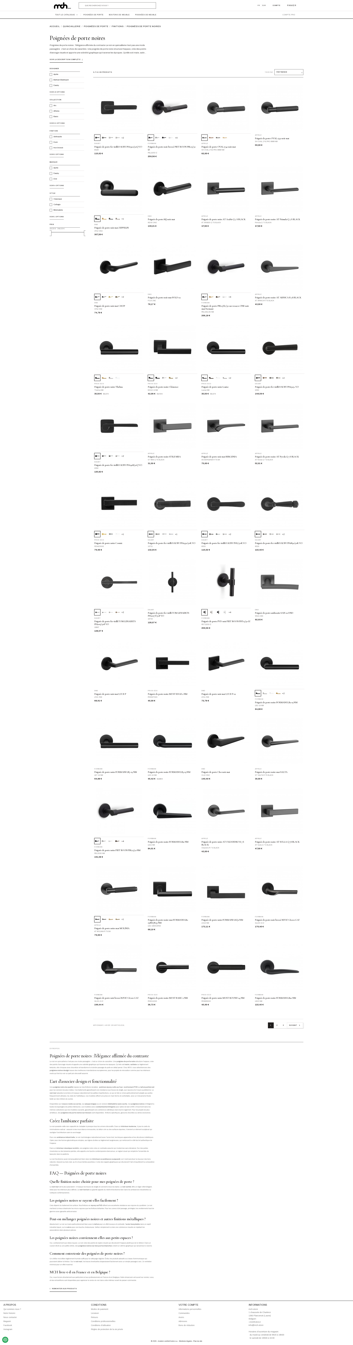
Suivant (295, 1025)
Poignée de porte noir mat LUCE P (110, 694)
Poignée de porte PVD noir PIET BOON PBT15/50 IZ (225, 621)
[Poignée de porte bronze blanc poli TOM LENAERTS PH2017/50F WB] (104, 612)
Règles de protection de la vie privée (107, 1329)
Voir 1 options (57, 216)
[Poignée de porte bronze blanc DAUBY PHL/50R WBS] (225, 534)
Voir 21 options (57, 123)
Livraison (95, 1313)
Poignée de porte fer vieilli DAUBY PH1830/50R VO (278, 543)
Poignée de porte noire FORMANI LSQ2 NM (222, 919)
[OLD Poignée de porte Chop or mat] (111, 297)
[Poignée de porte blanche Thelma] (118, 378)
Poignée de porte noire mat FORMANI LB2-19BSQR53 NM (168, 921)
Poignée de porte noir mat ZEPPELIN (111, 227)
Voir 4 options (57, 185)
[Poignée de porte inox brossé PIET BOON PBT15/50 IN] (211, 612)
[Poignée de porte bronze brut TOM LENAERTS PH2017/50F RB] (118, 612)
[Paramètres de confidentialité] (5, 1340)
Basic (56, 116)
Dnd (55, 179)
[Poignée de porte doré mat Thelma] (104, 378)
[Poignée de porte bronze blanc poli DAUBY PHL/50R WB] (218, 534)
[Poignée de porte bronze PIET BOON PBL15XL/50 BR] (218, 297)
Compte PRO (289, 15)
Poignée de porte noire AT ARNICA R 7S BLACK (278, 297)
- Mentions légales (185, 1341)
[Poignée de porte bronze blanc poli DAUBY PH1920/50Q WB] (111, 138)
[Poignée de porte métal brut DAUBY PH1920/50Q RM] (104, 138)
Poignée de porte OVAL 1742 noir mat (218, 146)
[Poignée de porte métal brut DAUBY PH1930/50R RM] (158, 534)
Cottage (57, 204)
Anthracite (58, 137)
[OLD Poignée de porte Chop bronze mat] (118, 297)
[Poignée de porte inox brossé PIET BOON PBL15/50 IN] (158, 138)
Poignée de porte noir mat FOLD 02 (164, 297)
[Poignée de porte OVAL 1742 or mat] (225, 138)
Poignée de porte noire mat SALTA (271, 772)
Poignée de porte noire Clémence (163, 386)
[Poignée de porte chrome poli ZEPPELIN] (118, 219)
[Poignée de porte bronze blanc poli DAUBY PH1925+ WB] (278, 378)
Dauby (56, 85)
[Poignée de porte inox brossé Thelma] (111, 378)
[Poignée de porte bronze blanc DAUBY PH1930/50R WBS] (171, 534)
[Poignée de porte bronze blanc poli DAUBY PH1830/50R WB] (271, 534)
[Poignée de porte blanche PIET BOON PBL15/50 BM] (171, 138)
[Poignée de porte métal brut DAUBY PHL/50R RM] (211, 534)
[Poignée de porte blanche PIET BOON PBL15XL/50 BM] (225, 297)
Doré (56, 142)
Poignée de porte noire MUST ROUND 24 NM (222, 998)
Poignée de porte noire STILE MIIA (164, 456)
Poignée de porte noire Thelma (108, 386)
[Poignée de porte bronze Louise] (211, 378)
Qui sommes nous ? (12, 1309)
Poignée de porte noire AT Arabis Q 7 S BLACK (223, 219)
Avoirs (181, 1317)
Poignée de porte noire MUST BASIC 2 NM (168, 998)
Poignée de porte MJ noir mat (161, 219)
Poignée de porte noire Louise (215, 386)
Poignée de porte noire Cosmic (108, 543)
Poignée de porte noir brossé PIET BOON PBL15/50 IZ (171, 148)
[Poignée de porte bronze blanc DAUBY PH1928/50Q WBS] (118, 456)
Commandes (184, 1313)
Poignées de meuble (145, 15)
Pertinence (281, 72)
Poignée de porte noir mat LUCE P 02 (218, 694)
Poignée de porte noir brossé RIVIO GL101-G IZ (116, 998)
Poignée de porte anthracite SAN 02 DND (274, 612)
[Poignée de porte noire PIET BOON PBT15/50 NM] (218, 612)
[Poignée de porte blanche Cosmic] (118, 534)
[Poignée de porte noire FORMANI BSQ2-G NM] (158, 378)
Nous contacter (10, 1317)
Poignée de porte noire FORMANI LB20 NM (275, 998)
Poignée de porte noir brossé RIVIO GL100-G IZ (277, 919)
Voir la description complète (66, 59)
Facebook (7, 1325)
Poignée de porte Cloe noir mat (215, 772)
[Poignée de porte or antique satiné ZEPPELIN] (104, 219)
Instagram (7, 1329)
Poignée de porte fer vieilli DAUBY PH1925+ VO (277, 386)
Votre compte (188, 1304)
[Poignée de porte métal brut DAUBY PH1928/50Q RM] (104, 456)
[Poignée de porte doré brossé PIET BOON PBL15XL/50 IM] (211, 297)
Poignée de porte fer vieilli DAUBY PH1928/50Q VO (118, 465)
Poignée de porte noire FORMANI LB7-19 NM (115, 772)
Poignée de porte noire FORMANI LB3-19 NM (169, 772)
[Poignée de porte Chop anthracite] (104, 297)
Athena (56, 111)
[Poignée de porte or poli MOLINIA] (118, 919)
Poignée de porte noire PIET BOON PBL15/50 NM (117, 850)
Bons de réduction (187, 1325)
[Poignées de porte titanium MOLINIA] (104, 919)
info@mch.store (256, 1325)
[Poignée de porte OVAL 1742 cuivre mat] (211, 138)
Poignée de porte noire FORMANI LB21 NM (168, 841)
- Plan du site (197, 1341)
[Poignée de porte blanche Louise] (218, 378)
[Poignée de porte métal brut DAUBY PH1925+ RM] (271, 378)
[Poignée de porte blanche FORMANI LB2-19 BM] (271, 693)
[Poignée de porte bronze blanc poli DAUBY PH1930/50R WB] (164, 534)
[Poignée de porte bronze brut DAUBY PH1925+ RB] (265, 378)
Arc (55, 105)
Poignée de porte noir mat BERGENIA (219, 456)
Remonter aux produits (63, 1288)
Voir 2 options (57, 154)
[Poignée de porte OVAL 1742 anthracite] (218, 138)
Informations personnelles (190, 1309)
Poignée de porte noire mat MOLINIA (111, 928)
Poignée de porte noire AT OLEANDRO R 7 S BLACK (222, 843)
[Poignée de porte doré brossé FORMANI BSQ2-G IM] (171, 378)
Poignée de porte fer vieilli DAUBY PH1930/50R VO (171, 543)
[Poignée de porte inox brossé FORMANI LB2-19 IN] (265, 693)
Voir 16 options (57, 92)
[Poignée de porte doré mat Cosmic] (104, 534)
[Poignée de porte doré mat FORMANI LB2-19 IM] (278, 693)
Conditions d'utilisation (101, 1325)
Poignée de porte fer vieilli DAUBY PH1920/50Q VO (118, 146)
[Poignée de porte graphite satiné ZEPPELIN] (111, 219)
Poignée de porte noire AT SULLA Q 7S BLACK (277, 841)
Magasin (7, 1321)
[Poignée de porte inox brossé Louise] (225, 378)
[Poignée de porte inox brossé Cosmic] (111, 534)
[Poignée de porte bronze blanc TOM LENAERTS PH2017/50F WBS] (111, 612)
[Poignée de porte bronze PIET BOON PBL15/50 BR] (118, 841)
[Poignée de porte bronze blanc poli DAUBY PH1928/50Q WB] (111, 456)
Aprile (56, 74)
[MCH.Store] (63, 5)
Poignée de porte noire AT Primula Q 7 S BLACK (277, 219)
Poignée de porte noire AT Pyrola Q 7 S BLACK (277, 456)
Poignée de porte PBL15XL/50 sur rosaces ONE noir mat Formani (225, 307)
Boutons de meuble (119, 15)
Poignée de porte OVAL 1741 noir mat (272, 138)
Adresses (183, 1321)
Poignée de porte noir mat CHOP (109, 305)
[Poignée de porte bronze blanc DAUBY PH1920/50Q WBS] (118, 138)
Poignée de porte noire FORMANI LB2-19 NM (276, 702)
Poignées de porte (93, 15)
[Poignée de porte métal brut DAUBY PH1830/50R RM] (265, 534)
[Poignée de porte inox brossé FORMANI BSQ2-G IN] (164, 378)
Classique (58, 199)
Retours (94, 1317)
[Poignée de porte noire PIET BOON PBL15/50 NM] (164, 138)
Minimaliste (58, 210)
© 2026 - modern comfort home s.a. (164, 1341)
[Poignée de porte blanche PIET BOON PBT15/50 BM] (225, 612)
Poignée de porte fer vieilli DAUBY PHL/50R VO (223, 543)
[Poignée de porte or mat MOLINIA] (111, 919)
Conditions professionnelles (103, 1321)
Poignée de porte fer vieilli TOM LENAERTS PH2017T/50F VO (168, 614)
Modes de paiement (99, 1309)
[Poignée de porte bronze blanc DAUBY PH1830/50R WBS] (278, 534)
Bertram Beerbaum (61, 80)
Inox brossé (58, 148)
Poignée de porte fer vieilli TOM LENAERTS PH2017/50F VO (115, 623)
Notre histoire (9, 1313)
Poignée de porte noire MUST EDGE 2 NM (167, 694)
